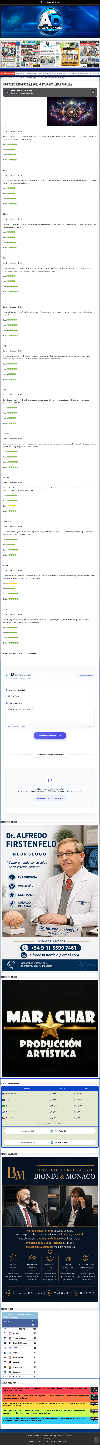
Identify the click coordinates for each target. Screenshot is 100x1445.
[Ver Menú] (3, 11)
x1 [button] (93, 92)
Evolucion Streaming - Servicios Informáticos (57, 1429)
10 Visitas (94, 1383)
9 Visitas (94, 1397)
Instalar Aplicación (51, 2)
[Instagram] (47, 1432)
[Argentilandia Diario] (50, 21)
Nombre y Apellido (17, 690)
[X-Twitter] (45, 1432)
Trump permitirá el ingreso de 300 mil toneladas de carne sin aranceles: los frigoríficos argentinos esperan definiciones (45, 1398)
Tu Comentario (15, 703)
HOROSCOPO (13, 78)
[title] (96, 1434)
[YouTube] (50, 1432)
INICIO (4, 78)
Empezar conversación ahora (50, 798)
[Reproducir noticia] (7, 92)
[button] (96, 54)
